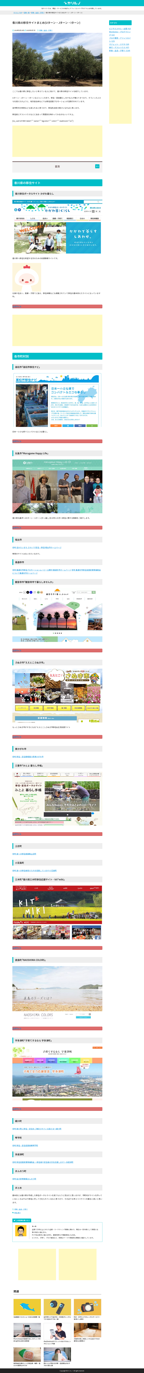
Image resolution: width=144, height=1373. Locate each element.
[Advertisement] (57, 141)
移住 (15, 1213)
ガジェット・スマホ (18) (119, 44)
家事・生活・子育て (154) (119, 50)
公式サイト (16, 306)
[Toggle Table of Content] (97, 166)
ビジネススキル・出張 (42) (120, 28)
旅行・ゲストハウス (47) (119, 47)
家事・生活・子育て (46, 30)
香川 (19, 1213)
